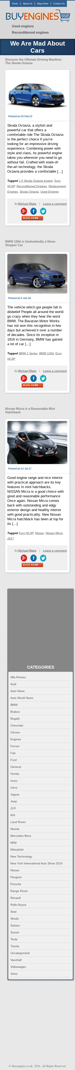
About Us (27, 3)
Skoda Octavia (29, 191)
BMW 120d (46, 353)
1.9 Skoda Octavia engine (36, 180)
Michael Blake (27, 203)
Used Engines (49, 191)
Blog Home (42, 3)
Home (15, 3)
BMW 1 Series (28, 353)
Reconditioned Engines (31, 186)
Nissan (39, 533)
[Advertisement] (37, 627)
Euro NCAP (26, 533)
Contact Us (59, 3)
